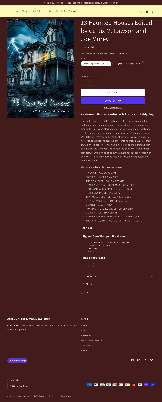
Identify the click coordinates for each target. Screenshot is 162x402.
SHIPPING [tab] (87, 284)
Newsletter (86, 335)
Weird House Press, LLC (22, 396)
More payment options (113, 107)
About (84, 325)
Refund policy (39, 396)
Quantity (84, 76)
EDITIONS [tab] (87, 228)
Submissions (87, 345)
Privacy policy (53, 396)
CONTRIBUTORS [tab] (90, 276)
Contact (84, 350)
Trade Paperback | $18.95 (96, 63)
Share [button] (87, 292)
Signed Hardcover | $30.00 (128, 63)
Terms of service (67, 396)
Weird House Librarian (91, 340)
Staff (83, 330)
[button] (25, 11)
